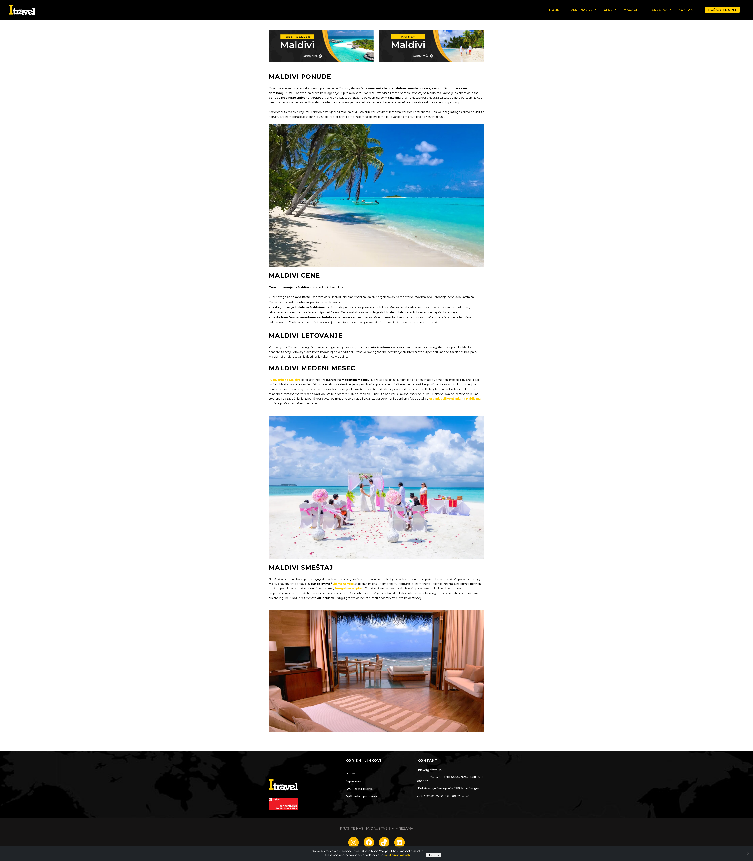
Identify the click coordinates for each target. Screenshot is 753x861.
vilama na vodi (343, 584)
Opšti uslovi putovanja (361, 796)
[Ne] (748, 854)
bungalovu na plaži (349, 588)
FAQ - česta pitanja (359, 789)
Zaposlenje (353, 781)
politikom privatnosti (397, 854)
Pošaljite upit (722, 10)
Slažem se (433, 855)
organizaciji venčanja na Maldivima (455, 398)
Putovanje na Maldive (285, 380)
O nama (351, 773)
